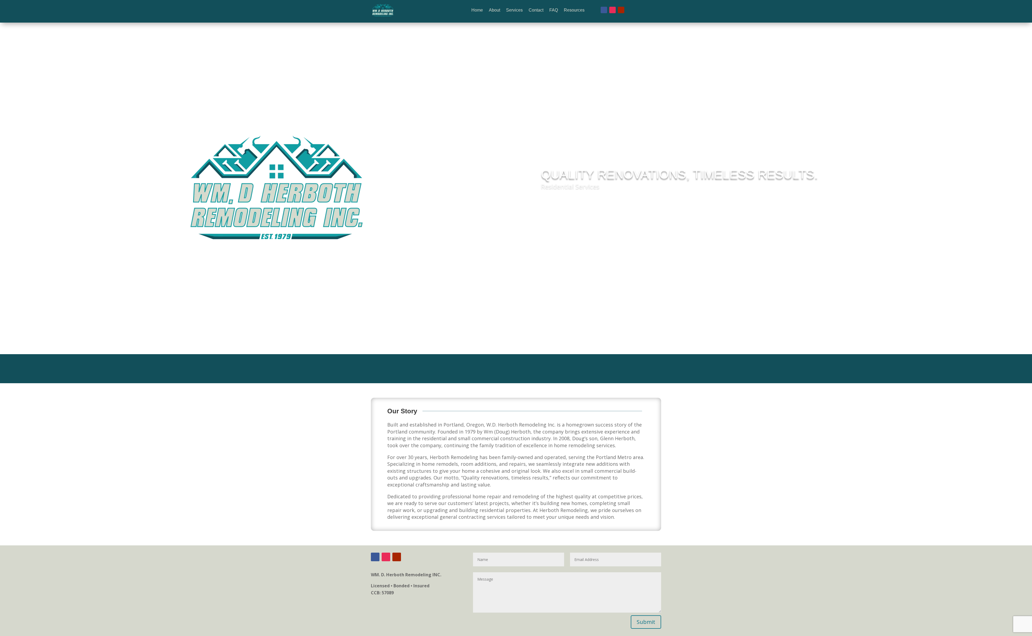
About (494, 10)
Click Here (559, 201)
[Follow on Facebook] (604, 10)
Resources (574, 10)
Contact (536, 10)
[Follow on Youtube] (621, 10)
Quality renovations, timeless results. (679, 174)
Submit (646, 622)
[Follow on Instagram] (612, 10)
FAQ (553, 10)
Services (514, 10)
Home (477, 10)
